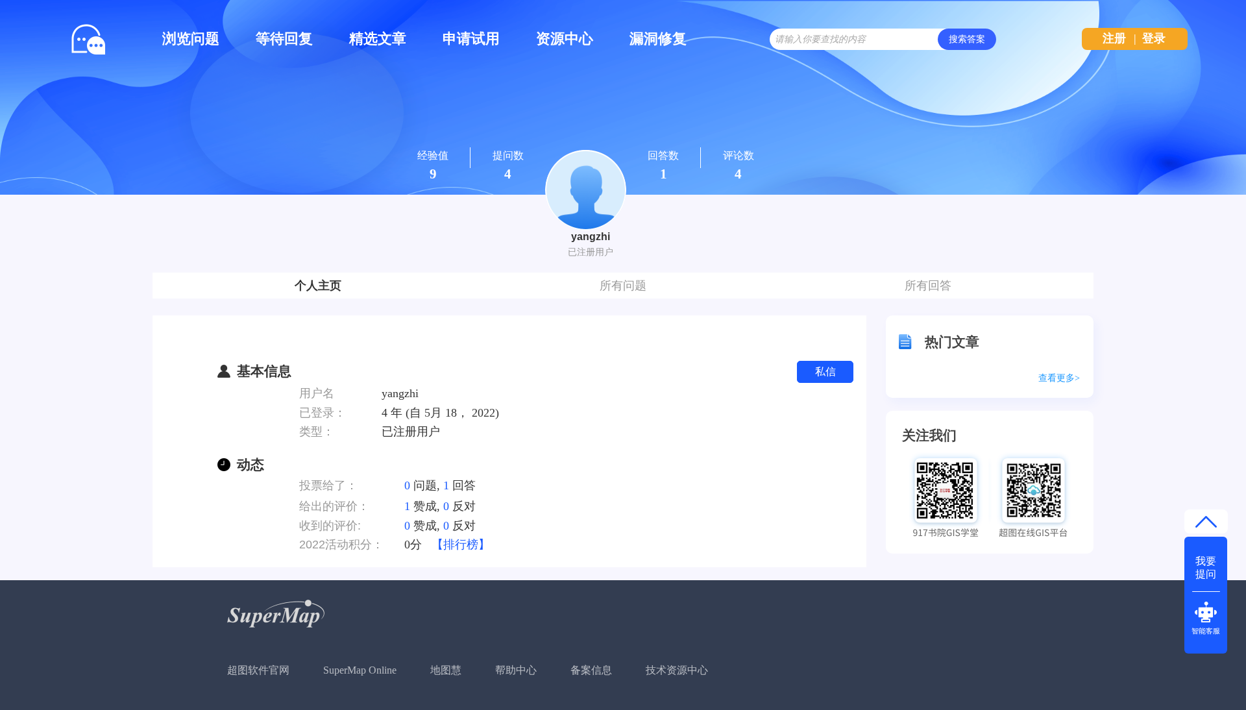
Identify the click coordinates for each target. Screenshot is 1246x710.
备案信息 (591, 670)
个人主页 (318, 285)
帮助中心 (516, 670)
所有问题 (623, 285)
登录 (1154, 38)
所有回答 (928, 285)
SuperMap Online (360, 670)
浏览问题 (190, 39)
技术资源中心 (677, 670)
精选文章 (377, 39)
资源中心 (564, 39)
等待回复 (284, 39)
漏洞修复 (658, 39)
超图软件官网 (258, 670)
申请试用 (471, 39)
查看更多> (1059, 378)
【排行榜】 (461, 544)
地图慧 (445, 670)
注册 (1114, 38)
